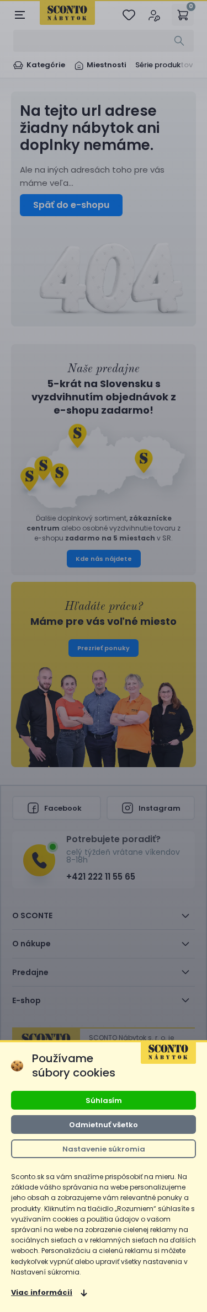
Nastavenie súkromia (103, 1149)
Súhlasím (104, 1100)
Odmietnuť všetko (103, 1125)
